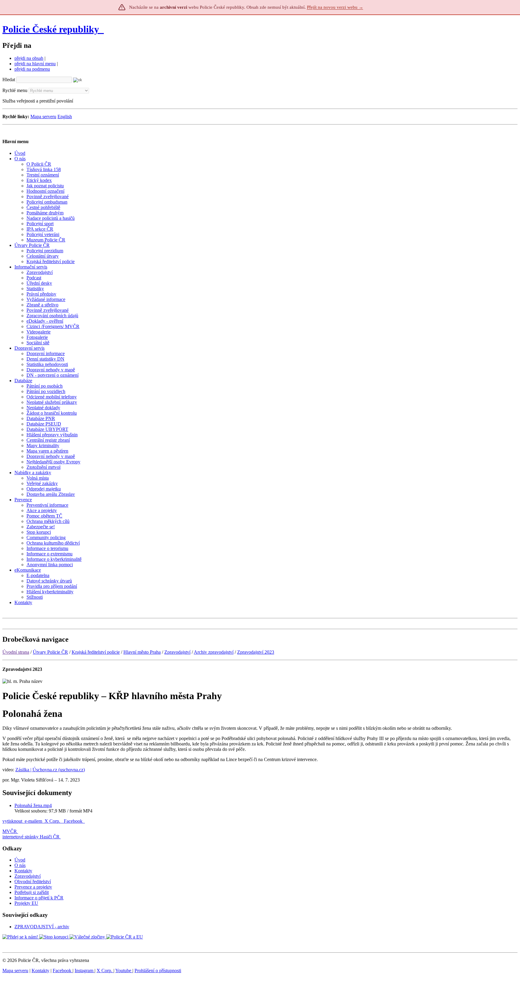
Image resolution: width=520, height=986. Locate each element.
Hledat (8, 79)
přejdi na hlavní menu (35, 63)
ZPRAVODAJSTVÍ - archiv (41, 926)
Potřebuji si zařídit (31, 892)
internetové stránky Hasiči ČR (31, 836)
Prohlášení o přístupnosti (158, 970)
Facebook (74, 821)
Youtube (123, 970)
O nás (20, 865)
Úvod (19, 859)
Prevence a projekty (33, 886)
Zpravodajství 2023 (255, 652)
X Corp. (53, 821)
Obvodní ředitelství (32, 881)
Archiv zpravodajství (214, 652)
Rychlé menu (14, 90)
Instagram (84, 970)
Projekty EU (26, 903)
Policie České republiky (50, 29)
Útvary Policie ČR (50, 652)
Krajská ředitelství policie (96, 652)
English (64, 116)
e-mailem (33, 821)
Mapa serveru (43, 116)
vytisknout (12, 821)
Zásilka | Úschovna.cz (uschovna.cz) (50, 769)
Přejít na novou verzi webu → (335, 7)
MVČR (9, 831)
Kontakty (23, 870)
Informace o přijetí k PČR (38, 897)
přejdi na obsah (28, 58)
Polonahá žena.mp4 (33, 805)
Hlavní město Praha (142, 652)
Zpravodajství (177, 652)
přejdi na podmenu (32, 69)
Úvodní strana (15, 652)
